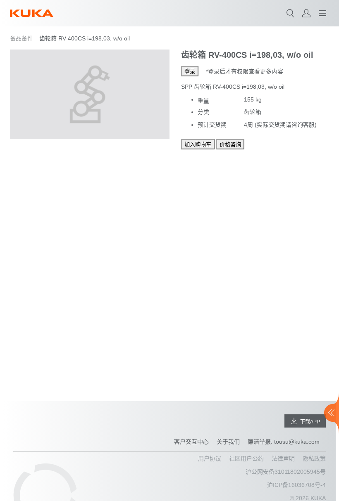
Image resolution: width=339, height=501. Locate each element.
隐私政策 (314, 458)
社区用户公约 (246, 458)
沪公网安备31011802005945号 (286, 471)
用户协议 (209, 458)
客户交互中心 (191, 441)
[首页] (31, 13)
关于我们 (228, 441)
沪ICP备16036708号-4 (296, 485)
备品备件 (21, 38)
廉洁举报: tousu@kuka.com (284, 441)
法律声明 (283, 458)
